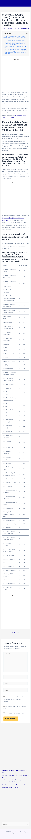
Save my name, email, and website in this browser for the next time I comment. (15, 699)
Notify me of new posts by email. (14, 713)
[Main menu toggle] (27, 3)
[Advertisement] (15, 75)
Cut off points (18, 28)
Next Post (15, 636)
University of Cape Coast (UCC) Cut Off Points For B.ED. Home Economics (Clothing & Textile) (15, 38)
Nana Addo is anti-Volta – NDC (11, 787)
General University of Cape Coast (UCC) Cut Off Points (15, 47)
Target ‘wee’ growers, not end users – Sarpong (15, 785)
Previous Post (15, 632)
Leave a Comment (7, 28)
